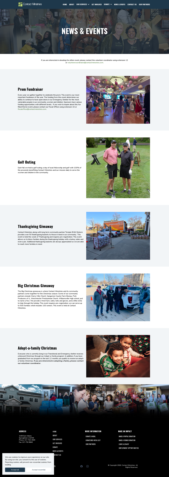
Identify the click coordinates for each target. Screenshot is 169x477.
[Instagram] (87, 466)
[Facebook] (81, 466)
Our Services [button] (81, 4)
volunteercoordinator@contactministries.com (85, 62)
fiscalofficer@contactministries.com (32, 109)
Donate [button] (107, 4)
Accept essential (38, 470)
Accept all (15, 470)
